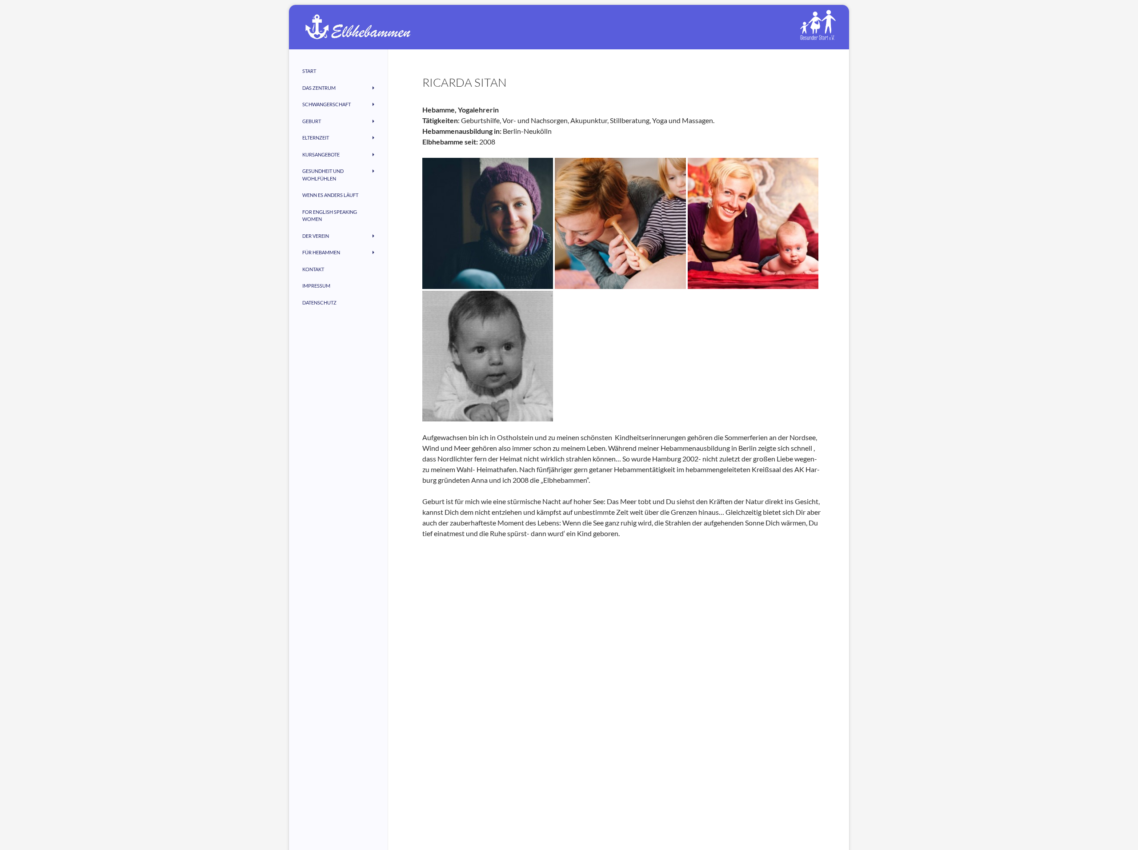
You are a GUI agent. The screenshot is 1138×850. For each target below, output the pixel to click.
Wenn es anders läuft (330, 195)
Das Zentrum (319, 88)
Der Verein (315, 236)
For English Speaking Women (329, 215)
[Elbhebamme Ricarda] (753, 222)
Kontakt (313, 269)
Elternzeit (315, 137)
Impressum (316, 286)
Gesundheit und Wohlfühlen (323, 174)
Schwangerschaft (326, 104)
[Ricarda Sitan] (487, 222)
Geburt (311, 121)
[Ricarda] (620, 222)
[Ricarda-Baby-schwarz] (487, 355)
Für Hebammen (321, 252)
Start (309, 71)
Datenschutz (319, 302)
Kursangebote (321, 154)
